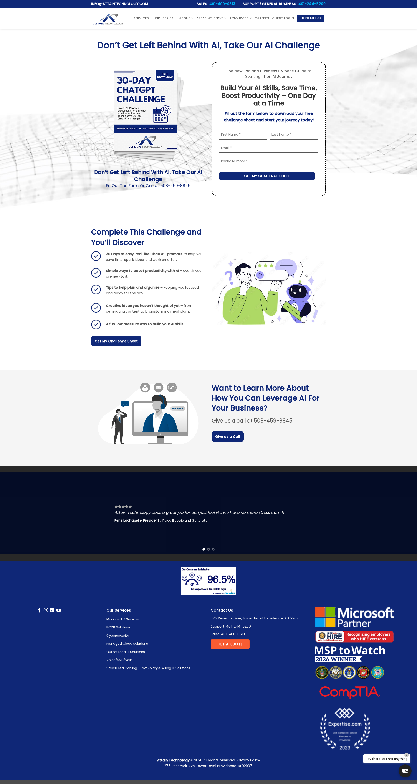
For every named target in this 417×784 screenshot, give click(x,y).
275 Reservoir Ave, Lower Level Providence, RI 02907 (255, 618)
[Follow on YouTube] (58, 610)
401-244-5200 (312, 3)
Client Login (283, 18)
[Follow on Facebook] (39, 610)
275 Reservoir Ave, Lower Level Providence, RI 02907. (208, 765)
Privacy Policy (248, 760)
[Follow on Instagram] (46, 610)
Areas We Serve (209, 18)
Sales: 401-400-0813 (228, 634)
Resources (239, 18)
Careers (262, 18)
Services (141, 18)
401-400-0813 (222, 3)
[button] (405, 770)
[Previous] (14, 513)
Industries (164, 18)
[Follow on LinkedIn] (52, 610)
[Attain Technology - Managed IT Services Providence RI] (108, 18)
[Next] (403, 513)
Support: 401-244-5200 (231, 626)
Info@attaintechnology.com (119, 3)
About (184, 18)
